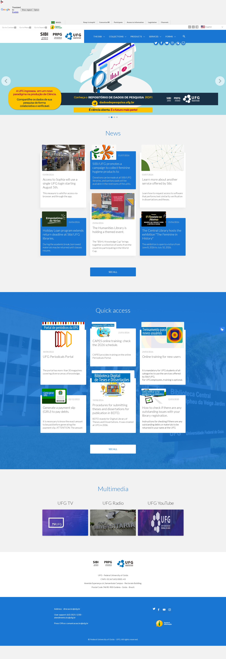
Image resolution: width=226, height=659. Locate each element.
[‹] (6, 81)
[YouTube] (167, 43)
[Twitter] (156, 43)
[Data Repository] (113, 79)
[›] (220, 81)
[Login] (2, 2)
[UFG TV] (183, 43)
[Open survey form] (184, 36)
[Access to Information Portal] (164, 626)
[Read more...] (63, 176)
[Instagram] (172, 43)
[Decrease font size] (193, 27)
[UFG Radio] (178, 43)
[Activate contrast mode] (197, 27)
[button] (98, 36)
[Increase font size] (189, 27)
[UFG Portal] (73, 39)
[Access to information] (56, 27)
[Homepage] (97, 565)
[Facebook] (161, 43)
